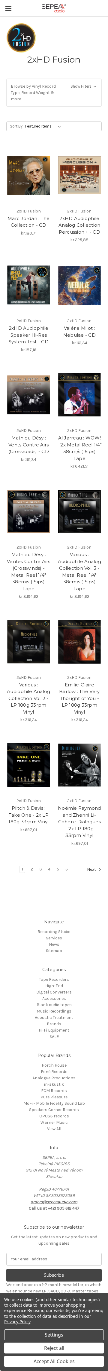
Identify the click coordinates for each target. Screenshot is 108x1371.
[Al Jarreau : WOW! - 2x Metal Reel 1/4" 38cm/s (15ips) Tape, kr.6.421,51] (79, 395)
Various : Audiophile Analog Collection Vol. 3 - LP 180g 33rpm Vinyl (28, 698)
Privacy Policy (17, 1321)
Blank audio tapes (54, 1004)
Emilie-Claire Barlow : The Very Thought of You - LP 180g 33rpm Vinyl (79, 698)
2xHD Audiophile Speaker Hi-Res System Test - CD (29, 335)
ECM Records (54, 1090)
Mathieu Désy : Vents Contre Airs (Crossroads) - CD (28, 444)
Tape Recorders (54, 979)
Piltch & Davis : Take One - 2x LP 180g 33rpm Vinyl (28, 815)
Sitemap (54, 950)
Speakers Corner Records (54, 1109)
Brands (54, 1023)
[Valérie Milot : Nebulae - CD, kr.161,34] (79, 285)
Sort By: (16, 126)
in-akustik (54, 1084)
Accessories (54, 998)
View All (54, 1128)
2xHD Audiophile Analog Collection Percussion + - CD (79, 225)
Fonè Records (54, 1071)
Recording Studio (54, 931)
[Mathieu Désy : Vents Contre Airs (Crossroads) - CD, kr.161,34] (28, 395)
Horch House (54, 1065)
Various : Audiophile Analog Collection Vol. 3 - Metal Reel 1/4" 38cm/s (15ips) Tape (79, 572)
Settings (54, 1334)
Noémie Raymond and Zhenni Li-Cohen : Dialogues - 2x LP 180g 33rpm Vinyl (79, 821)
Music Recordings (54, 1011)
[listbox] (44, 126)
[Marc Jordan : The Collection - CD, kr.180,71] (28, 175)
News (54, 944)
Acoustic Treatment (54, 1017)
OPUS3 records (54, 1116)
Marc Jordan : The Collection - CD (29, 222)
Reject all (54, 1348)
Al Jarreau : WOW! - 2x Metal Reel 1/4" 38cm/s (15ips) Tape (79, 448)
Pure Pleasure (54, 1097)
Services (54, 938)
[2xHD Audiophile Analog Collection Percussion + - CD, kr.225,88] (79, 175)
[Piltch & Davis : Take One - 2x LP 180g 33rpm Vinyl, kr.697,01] (28, 765)
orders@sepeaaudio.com (54, 1201)
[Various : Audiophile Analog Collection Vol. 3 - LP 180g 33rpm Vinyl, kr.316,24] (28, 641)
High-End (54, 985)
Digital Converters (54, 992)
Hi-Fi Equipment (54, 1030)
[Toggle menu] (8, 8)
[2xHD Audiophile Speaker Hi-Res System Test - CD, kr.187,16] (28, 285)
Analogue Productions (54, 1078)
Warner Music (54, 1122)
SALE (54, 1036)
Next (92, 869)
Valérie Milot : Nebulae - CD (79, 331)
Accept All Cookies (54, 1361)
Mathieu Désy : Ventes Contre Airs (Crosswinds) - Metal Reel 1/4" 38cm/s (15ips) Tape (28, 572)
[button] (54, 93)
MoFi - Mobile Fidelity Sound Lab (54, 1103)
